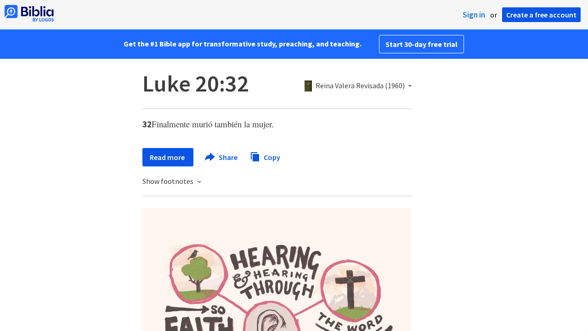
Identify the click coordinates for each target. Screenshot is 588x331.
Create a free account (541, 14)
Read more (168, 157)
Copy (271, 157)
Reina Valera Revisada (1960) (360, 86)
